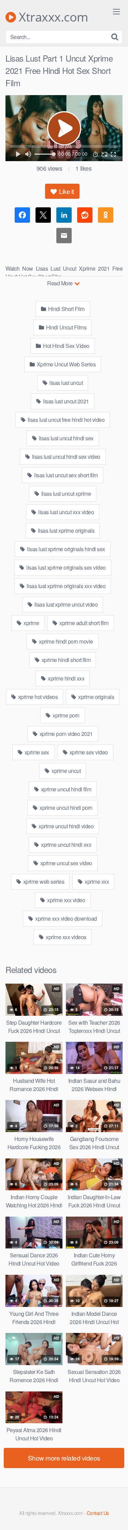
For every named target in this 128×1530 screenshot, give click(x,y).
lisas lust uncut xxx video (65, 512)
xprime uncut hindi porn (66, 808)
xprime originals (95, 697)
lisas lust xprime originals (65, 530)
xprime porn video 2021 (65, 734)
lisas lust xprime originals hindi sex (65, 549)
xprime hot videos (37, 697)
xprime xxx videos (65, 937)
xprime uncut (66, 771)
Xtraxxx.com (52, 17)
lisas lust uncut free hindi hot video (65, 420)
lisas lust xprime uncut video (65, 604)
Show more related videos (64, 1457)
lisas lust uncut (65, 383)
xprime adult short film (83, 623)
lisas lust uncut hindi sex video (65, 457)
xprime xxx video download (65, 918)
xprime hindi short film (65, 660)
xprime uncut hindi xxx (65, 844)
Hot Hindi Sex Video (65, 346)
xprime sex (36, 752)
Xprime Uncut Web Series (65, 364)
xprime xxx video (65, 900)
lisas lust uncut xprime (65, 493)
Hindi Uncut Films (65, 327)
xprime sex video (88, 752)
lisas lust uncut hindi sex (66, 438)
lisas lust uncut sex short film (65, 475)
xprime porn (66, 715)
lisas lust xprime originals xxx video (65, 586)
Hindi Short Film (66, 309)
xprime (31, 623)
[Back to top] (116, 1515)
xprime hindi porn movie (65, 641)
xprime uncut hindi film (65, 789)
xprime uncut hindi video (66, 826)
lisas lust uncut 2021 (65, 401)
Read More (60, 283)
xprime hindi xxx (66, 678)
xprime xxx (96, 881)
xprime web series (43, 881)
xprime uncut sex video (65, 863)
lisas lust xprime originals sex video (65, 567)
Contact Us (98, 1512)
